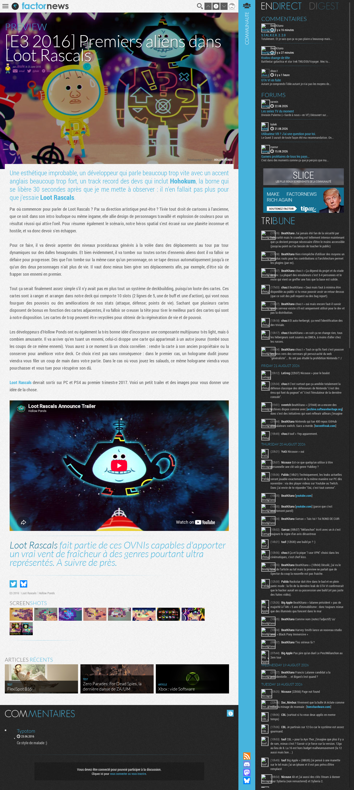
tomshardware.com (318, 707)
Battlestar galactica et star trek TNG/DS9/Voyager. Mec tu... (295, 61)
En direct (281, 6)
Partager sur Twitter (13, 584)
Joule (20, 66)
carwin (274, 102)
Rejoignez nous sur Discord (246, 764)
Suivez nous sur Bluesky (246, 780)
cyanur (274, 147)
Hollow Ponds (223, 160)
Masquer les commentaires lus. (230, 713)
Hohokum (183, 180)
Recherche (200, 6)
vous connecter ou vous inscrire (128, 774)
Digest (324, 6)
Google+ (51, 71)
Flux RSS (246, 756)
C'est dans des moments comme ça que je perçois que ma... (295, 160)
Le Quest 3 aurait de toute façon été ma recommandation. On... (297, 137)
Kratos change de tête (275, 58)
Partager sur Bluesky (23, 584)
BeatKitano (276, 25)
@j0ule (36, 71)
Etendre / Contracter (246, 747)
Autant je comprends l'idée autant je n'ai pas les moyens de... (296, 84)
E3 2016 (14, 593)
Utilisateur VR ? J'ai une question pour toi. (288, 134)
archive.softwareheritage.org (324, 409)
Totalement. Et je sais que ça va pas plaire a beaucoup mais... (296, 39)
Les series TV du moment (277, 111)
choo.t (274, 71)
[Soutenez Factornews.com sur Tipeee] (303, 212)
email (21, 71)
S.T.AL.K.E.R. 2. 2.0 (273, 35)
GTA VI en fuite (271, 80)
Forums (273, 94)
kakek (273, 124)
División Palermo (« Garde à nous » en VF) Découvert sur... (294, 115)
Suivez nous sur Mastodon (246, 772)
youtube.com (304, 495)
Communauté (247, 371)
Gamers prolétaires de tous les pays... (285, 156)
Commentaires (284, 18)
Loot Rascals (57, 197)
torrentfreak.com (325, 426)
